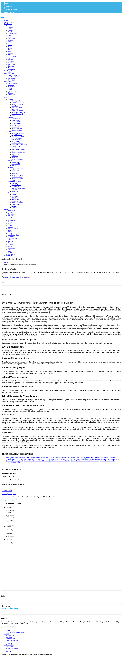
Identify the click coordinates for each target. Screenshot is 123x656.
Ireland (10, 48)
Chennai (10, 117)
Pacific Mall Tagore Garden (19, 144)
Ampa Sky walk (16, 118)
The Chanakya (16, 139)
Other (9, 240)
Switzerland (11, 69)
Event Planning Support (89, 457)
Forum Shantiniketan (17, 110)
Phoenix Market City (17, 104)
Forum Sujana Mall (17, 159)
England (10, 40)
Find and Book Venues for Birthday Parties (47, 459)
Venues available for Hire (65, 457)
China (9, 35)
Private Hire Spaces (101, 457)
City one (14, 206)
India (9, 46)
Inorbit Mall (15, 109)
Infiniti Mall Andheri (17, 175)
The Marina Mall (16, 125)
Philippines (11, 61)
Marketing (11, 236)
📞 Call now (5, 277)
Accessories (11, 210)
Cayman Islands (12, 33)
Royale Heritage (16, 201)
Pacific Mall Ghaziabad (18, 133)
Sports (10, 246)
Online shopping (12, 238)
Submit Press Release (10, 9)
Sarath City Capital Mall (18, 152)
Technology (11, 94)
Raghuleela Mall (16, 186)
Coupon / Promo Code (14, 75)
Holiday (10, 227)
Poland (10, 62)
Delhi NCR (11, 131)
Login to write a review (10, 608)
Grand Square (15, 120)
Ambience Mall (16, 146)
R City (13, 180)
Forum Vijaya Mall (17, 128)
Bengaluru (11, 99)
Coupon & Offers (9, 73)
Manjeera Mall (16, 154)
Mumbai (10, 167)
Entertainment (12, 86)
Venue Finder (9, 457)
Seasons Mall (15, 199)
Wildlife (10, 252)
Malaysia (10, 53)
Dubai (9, 37)
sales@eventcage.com (10, 494)
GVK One (15, 156)
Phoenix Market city (17, 130)
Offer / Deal (11, 80)
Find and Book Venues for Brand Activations (36, 461)
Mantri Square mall (17, 107)
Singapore (11, 66)
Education (11, 85)
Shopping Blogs (12, 254)
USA (9, 251)
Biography (11, 214)
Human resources (13, 91)
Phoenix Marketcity (17, 178)
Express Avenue (16, 123)
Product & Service (9, 255)
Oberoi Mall (15, 172)
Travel (10, 96)
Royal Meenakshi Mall (18, 102)
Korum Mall (15, 183)
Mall (5, 98)
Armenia (10, 25)
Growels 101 (15, 170)
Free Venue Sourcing (38, 457)
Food (9, 223)
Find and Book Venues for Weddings (60, 461)
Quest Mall (15, 165)
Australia (10, 27)
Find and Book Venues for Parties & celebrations (85, 461)
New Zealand (12, 56)
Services (10, 93)
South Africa (11, 67)
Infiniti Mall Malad (17, 177)
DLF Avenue (15, 141)
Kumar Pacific (16, 204)
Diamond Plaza (16, 162)
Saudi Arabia (11, 64)
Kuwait (10, 51)
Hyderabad (11, 151)
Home (6, 3)
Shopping (10, 243)
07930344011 (7, 491)
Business (10, 215)
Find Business (8, 24)
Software (10, 244)
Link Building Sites (13, 235)
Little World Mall (16, 185)
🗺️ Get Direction (25, 277)
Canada (10, 32)
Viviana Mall (15, 189)
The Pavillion (15, 196)
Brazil (9, 28)
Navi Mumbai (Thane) (14, 181)
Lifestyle (10, 233)
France (10, 43)
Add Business (8, 22)
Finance (10, 88)
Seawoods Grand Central (19, 188)
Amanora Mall (16, 207)
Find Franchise (8, 70)
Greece (10, 45)
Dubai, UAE (11, 38)
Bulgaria (10, 30)
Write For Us (8, 6)
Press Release (8, 81)
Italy (9, 49)
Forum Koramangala (17, 114)
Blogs (6, 209)
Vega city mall (16, 101)
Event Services (28, 457)
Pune (9, 193)
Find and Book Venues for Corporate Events (72, 459)
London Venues (18, 457)
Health (10, 89)
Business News (12, 83)
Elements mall (16, 115)
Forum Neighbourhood (18, 112)
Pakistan (10, 59)
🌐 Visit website (14, 277)
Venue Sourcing (77, 457)
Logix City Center (17, 135)
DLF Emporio (16, 148)
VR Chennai (15, 127)
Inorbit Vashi (15, 191)
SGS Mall (14, 198)
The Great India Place (18, 136)
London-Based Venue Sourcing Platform (22, 459)
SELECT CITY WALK (18, 149)
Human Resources (13, 228)
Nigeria (10, 58)
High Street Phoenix (17, 169)
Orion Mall (15, 106)
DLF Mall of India (17, 138)
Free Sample (11, 78)
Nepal (9, 54)
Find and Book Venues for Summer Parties (98, 459)
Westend (14, 194)
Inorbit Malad (15, 173)
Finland (10, 41)
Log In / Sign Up (9, 12)
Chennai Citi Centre (17, 122)
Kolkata (10, 160)
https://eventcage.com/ (9, 500)
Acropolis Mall (16, 164)
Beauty (10, 212)
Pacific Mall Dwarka (17, 143)
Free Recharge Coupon (14, 77)
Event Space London (51, 457)
